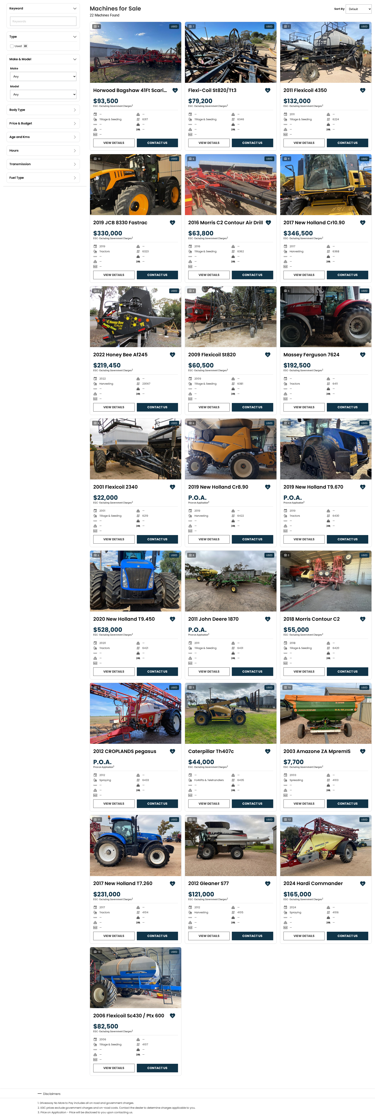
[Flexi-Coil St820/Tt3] (230, 52)
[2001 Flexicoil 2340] (135, 449)
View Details (113, 143)
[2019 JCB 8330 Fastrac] (135, 184)
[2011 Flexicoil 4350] (325, 52)
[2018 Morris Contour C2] (325, 581)
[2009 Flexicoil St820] (230, 316)
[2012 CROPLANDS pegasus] (135, 713)
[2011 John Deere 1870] (230, 581)
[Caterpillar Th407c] (230, 713)
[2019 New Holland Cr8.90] (230, 449)
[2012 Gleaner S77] (230, 845)
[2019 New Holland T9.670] (325, 449)
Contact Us (157, 143)
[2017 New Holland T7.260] (135, 845)
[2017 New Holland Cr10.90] (325, 184)
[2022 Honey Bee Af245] (135, 316)
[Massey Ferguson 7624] (325, 316)
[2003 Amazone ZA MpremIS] (325, 713)
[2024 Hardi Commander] (325, 845)
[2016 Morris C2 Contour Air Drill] (230, 184)
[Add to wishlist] (175, 90)
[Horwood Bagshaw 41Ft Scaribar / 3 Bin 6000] (135, 52)
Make (14, 68)
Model (14, 86)
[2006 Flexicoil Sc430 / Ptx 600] (135, 977)
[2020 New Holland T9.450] (135, 581)
